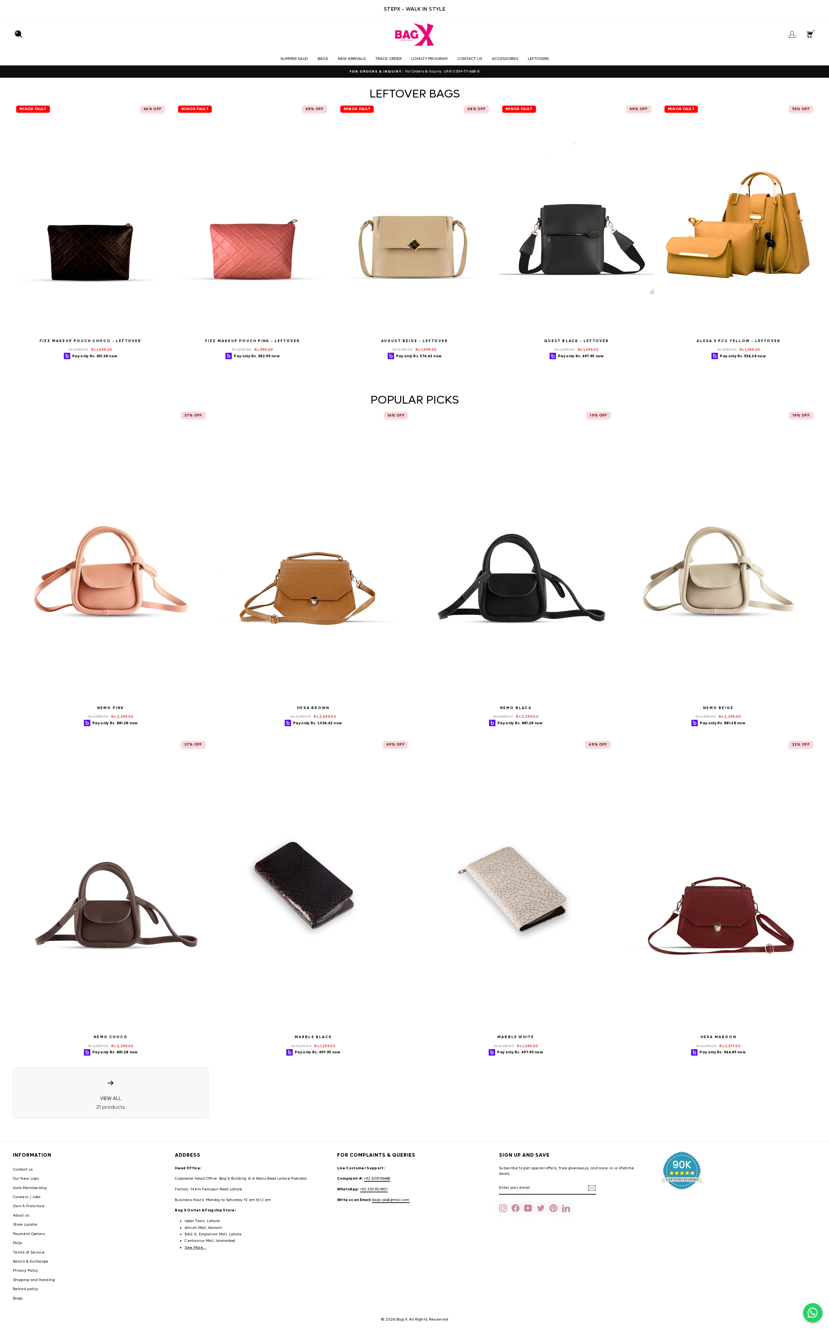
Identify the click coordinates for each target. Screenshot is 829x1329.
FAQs (17, 1243)
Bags (323, 58)
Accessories (505, 58)
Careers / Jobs (27, 1197)
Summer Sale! (294, 58)
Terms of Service (29, 1252)
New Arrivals (352, 58)
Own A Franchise (29, 1206)
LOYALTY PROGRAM (429, 58)
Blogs (18, 1298)
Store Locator (25, 1224)
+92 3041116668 (377, 1178)
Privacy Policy (25, 1270)
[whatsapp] (813, 1313)
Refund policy (25, 1289)
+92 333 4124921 (374, 1189)
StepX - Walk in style (414, 9)
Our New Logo (26, 1178)
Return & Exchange (31, 1261)
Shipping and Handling (34, 1279)
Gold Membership (30, 1188)
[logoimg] (414, 34)
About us (21, 1215)
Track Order (388, 58)
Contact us (469, 58)
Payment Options (29, 1234)
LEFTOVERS (538, 58)
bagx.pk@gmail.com (391, 1199)
